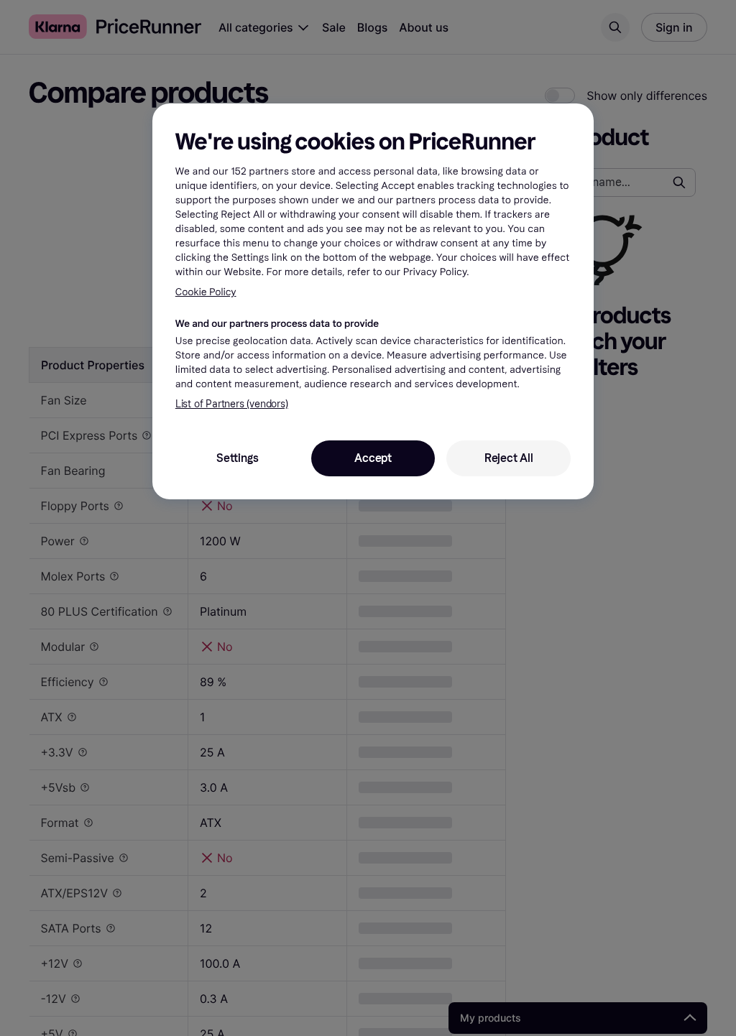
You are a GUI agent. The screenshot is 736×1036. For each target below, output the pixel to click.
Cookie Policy (205, 292)
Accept (373, 458)
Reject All (508, 458)
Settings (237, 458)
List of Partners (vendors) (231, 404)
